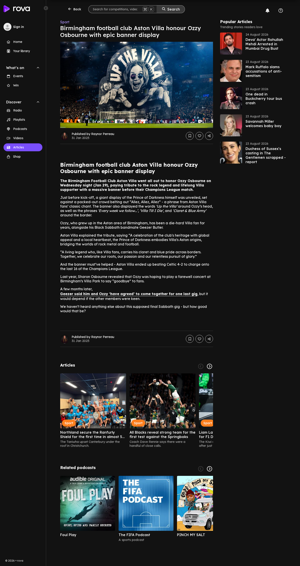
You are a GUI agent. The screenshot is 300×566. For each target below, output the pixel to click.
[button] (253, 44)
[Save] (190, 136)
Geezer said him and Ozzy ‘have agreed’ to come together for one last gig (128, 294)
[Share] (209, 136)
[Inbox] (267, 10)
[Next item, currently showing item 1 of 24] (209, 366)
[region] (136, 410)
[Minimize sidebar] (46, 8)
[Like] (199, 136)
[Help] (280, 10)
